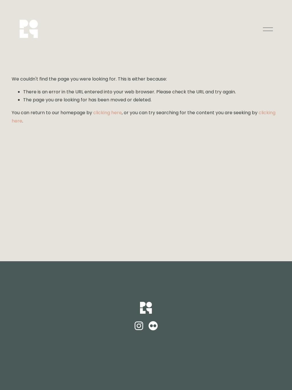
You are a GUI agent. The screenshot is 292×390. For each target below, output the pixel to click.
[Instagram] (138, 325)
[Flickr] (153, 325)
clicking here (107, 112)
